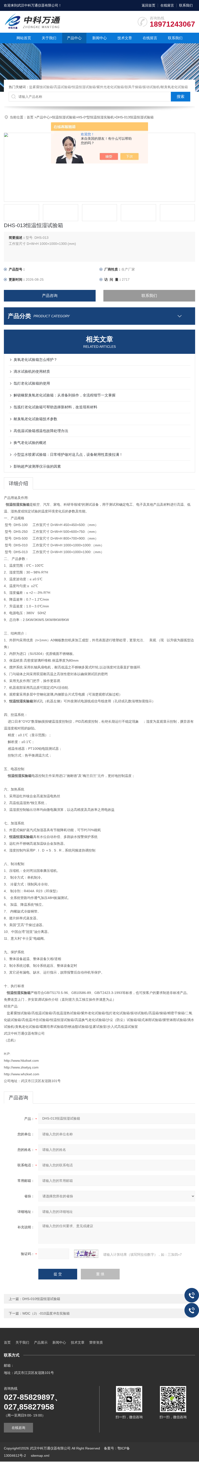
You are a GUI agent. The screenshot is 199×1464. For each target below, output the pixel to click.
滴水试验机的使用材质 (32, 371)
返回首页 (148, 5)
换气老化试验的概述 (30, 443)
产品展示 (41, 1342)
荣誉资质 (96, 1342)
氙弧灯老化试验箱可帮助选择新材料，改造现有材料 (55, 407)
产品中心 (74, 38)
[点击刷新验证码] (86, 1254)
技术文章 (124, 38)
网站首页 (24, 38)
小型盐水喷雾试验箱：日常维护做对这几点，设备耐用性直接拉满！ (68, 454)
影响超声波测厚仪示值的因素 (37, 466)
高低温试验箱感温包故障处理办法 (41, 431)
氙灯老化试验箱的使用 (32, 383)
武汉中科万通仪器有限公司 (37, 5)
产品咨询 (50, 296)
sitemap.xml (40, 1455)
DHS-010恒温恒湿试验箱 (41, 1299)
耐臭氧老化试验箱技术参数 (35, 419)
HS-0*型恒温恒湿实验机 (96, 117)
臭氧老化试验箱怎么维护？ (35, 359)
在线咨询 (18, 1428)
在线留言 (167, 5)
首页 (30, 117)
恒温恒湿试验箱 (64, 117)
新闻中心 (99, 38)
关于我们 (49, 38)
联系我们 (186, 5)
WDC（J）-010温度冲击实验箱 (46, 1313)
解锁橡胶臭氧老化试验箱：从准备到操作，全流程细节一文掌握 (65, 395)
